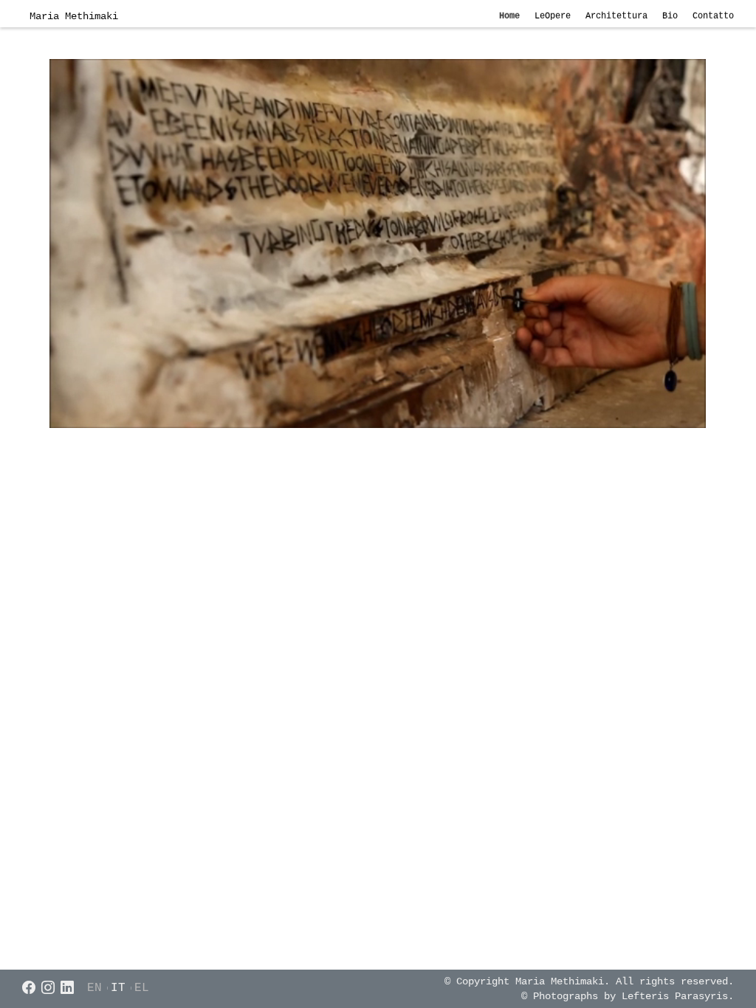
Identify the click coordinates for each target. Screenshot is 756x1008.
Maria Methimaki (74, 16)
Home (509, 16)
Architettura (616, 16)
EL (141, 988)
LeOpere (553, 16)
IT (118, 988)
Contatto (713, 16)
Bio (670, 16)
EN (94, 988)
